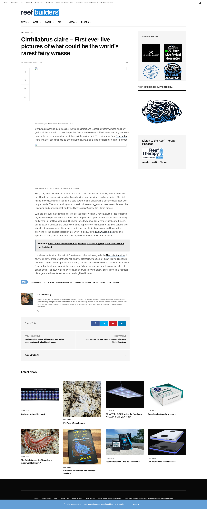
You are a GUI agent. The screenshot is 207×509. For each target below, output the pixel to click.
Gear (35, 22)
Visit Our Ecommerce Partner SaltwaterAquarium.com (94, 3)
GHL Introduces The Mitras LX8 (161, 461)
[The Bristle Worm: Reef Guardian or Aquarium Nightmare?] (40, 441)
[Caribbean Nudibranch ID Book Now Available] (82, 446)
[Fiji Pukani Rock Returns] (82, 399)
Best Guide (49, 3)
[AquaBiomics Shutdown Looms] (167, 394)
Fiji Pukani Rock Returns (74, 423)
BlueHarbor (121, 136)
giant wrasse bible (103, 232)
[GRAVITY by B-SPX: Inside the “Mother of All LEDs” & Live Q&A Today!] (125, 394)
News (24, 22)
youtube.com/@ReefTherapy (154, 162)
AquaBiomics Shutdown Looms (162, 414)
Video (72, 22)
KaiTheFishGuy (27, 62)
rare (109, 282)
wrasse (116, 282)
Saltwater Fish (27, 33)
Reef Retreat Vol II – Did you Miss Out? (123, 461)
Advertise (14, 3)
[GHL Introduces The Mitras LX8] (167, 442)
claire (95, 282)
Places (85, 22)
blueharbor (36, 282)
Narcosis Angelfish (115, 255)
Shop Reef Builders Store (64, 3)
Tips (21, 3)
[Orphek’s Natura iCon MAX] (40, 394)
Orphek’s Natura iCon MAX (33, 414)
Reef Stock (39, 3)
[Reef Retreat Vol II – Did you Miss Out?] (125, 442)
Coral (48, 22)
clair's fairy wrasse (82, 282)
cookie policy (119, 504)
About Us (29, 3)
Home (6, 3)
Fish (60, 22)
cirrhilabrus (49, 282)
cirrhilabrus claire (64, 282)
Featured (25, 410)
